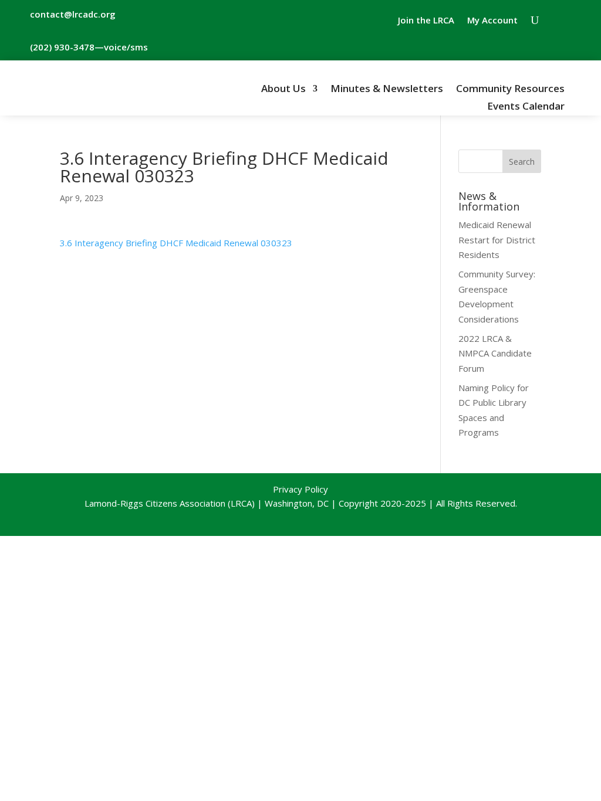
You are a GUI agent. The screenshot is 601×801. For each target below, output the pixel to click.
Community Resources (510, 89)
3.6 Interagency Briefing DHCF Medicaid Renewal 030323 (176, 243)
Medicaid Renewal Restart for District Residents (496, 239)
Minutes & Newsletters (386, 89)
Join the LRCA (426, 21)
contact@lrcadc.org (73, 14)
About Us (283, 89)
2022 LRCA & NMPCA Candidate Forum (495, 353)
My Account (492, 21)
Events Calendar (526, 107)
